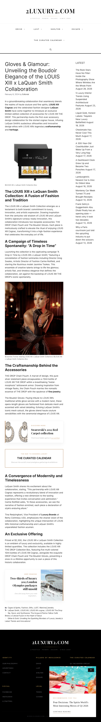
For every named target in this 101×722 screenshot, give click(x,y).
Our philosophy (9, 663)
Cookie (39, 697)
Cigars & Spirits (14, 608)
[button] (25, 29)
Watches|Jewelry (46, 608)
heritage (13, 129)
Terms (39, 692)
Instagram (7, 697)
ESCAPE (76, 29)
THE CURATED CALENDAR (48, 40)
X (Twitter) (7, 701)
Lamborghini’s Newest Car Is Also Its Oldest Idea (85, 180)
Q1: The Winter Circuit (80, 663)
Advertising (8, 668)
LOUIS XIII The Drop (54, 610)
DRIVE (19, 29)
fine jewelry (54, 391)
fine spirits (42, 104)
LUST (36, 29)
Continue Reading (62, 712)
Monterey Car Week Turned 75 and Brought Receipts (85, 193)
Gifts (31, 608)
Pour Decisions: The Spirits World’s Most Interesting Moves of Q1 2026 (70, 704)
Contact (6, 673)
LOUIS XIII (24, 610)
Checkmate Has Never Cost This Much (84, 132)
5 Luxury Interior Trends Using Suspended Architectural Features (84, 99)
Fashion (24, 608)
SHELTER (55, 29)
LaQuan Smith (13, 610)
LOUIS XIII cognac (37, 610)
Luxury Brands (48, 514)
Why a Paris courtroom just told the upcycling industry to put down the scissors (85, 233)
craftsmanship (53, 126)
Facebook (7, 692)
